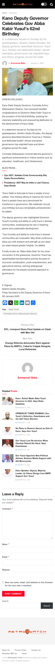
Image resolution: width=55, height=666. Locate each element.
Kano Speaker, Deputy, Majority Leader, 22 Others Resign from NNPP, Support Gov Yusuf (33, 473)
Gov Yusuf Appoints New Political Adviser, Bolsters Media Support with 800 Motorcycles (33, 458)
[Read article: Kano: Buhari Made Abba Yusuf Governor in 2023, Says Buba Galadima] (7, 401)
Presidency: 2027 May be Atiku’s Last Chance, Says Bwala (26, 184)
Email (5, 556)
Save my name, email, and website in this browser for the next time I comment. (29, 584)
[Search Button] (51, 4)
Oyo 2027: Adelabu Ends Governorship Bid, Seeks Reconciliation (25, 177)
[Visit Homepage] (23, 4)
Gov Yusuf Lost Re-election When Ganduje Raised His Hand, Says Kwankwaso (32, 443)
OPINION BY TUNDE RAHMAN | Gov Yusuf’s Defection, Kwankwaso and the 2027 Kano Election (33, 416)
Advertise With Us (9, 653)
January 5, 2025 (37, 63)
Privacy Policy (21, 650)
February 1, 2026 (23, 423)
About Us (6, 650)
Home (4, 13)
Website (6, 569)
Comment (7, 508)
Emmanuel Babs (18, 63)
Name (5, 544)
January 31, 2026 (23, 435)
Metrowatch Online (15, 657)
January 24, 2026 (23, 465)
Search (5, 600)
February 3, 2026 (23, 408)
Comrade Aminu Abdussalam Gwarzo (20, 313)
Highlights (13, 13)
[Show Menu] (3, 4)
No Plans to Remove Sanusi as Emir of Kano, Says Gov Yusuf (34, 429)
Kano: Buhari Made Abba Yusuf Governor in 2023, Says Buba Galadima (31, 401)
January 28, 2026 (23, 450)
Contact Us (36, 650)
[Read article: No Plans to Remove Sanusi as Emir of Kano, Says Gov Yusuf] (7, 431)
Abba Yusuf (14, 309)
